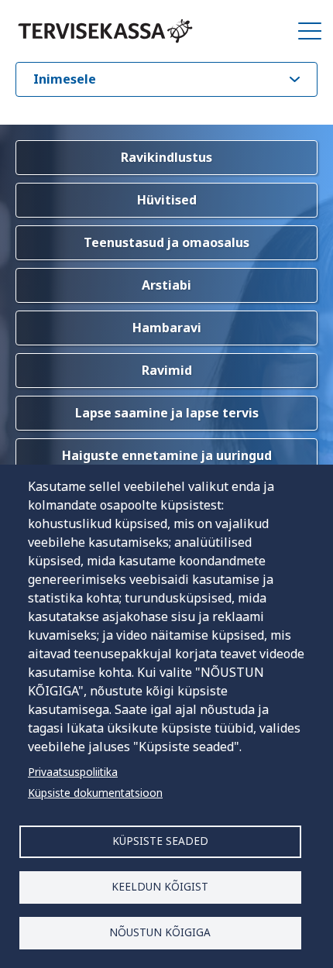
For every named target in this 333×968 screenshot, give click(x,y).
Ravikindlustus (166, 157)
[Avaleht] (105, 30)
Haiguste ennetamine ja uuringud (167, 455)
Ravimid (167, 370)
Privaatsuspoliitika (73, 771)
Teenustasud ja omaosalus (166, 242)
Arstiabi (166, 284)
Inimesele (64, 79)
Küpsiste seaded (160, 840)
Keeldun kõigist (160, 886)
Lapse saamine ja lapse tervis (167, 412)
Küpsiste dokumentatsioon (95, 792)
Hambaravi (166, 327)
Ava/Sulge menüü (310, 31)
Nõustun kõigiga (160, 932)
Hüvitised (167, 199)
